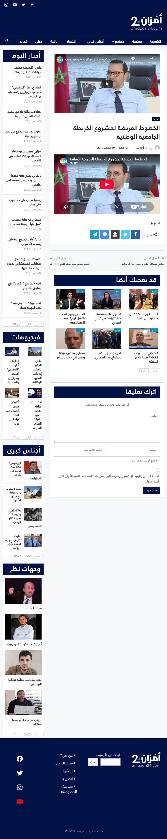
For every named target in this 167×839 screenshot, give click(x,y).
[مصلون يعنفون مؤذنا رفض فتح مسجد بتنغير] (70, 338)
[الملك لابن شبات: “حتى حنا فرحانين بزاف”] (143, 299)
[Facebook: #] (19, 758)
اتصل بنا (67, 778)
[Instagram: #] (19, 787)
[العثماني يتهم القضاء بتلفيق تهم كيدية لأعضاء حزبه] (70, 299)
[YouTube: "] (19, 801)
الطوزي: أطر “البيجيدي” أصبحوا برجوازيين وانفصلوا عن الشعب (25, 91)
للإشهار (67, 770)
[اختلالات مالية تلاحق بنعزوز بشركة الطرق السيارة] (35, 393)
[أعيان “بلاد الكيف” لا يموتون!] (23, 627)
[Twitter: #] (19, 772)
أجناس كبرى (96, 41)
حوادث (80, 330)
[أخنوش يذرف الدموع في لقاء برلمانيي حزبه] (12, 393)
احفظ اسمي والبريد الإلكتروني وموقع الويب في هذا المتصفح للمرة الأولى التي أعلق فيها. (109, 478)
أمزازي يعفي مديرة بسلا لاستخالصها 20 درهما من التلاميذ (25, 155)
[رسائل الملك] (23, 591)
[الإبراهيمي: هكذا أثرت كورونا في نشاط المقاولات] (33, 467)
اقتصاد (71, 41)
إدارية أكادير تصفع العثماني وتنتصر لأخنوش (25, 241)
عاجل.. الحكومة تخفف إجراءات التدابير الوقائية (27, 69)
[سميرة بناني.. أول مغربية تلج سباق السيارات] (33, 492)
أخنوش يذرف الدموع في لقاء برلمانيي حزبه (23, 133)
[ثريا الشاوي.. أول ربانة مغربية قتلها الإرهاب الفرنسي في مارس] (33, 514)
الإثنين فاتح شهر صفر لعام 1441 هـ (70, 263)
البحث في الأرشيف (109, 754)
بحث (93, 762)
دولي (38, 41)
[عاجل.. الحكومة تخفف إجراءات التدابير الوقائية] (35, 351)
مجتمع (119, 41)
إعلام (118, 291)
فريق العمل (64, 762)
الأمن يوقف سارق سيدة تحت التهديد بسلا (26, 305)
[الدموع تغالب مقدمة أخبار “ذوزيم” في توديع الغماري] (106, 299)
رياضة (54, 41)
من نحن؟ (66, 755)
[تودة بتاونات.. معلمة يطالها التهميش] (23, 662)
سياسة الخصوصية (69, 789)
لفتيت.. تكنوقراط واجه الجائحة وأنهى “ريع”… (13, 541)
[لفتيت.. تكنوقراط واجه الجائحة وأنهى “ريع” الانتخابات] (33, 540)
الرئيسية (155, 41)
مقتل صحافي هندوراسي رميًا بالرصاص (142, 263)
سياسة (137, 41)
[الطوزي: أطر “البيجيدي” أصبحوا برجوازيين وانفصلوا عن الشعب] (12, 351)
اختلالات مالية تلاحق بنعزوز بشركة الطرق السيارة (24, 113)
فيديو (156, 119)
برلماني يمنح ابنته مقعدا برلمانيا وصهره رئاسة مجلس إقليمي (24, 179)
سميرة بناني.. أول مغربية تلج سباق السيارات (13, 494)
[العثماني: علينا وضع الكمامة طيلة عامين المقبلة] (143, 338)
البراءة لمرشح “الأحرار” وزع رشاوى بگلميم (25, 285)
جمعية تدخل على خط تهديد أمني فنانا (25, 201)
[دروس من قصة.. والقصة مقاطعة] (23, 702)
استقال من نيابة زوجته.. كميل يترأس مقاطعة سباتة (25, 221)
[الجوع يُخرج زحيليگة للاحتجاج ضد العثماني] (106, 338)
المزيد (23, 41)
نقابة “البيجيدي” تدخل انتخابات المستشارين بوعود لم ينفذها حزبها (24, 263)
